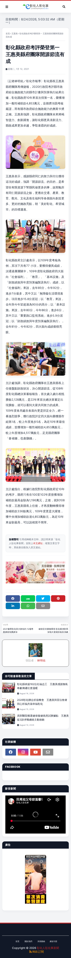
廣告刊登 (53, 941)
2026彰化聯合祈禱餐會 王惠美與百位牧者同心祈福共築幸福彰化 (42, 701)
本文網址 (38, 543)
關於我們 (28, 941)
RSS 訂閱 (38, 951)
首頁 (8, 33)
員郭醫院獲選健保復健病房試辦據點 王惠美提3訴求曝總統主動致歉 (43, 717)
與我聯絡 (41, 941)
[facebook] (10, 752)
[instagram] (23, 752)
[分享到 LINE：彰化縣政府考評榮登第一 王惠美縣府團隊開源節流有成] (28, 598)
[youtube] (35, 752)
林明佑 (41, 660)
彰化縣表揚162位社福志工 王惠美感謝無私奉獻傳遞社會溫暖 (42, 686)
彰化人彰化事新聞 (48, 948)
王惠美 (15, 33)
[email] (48, 752)
